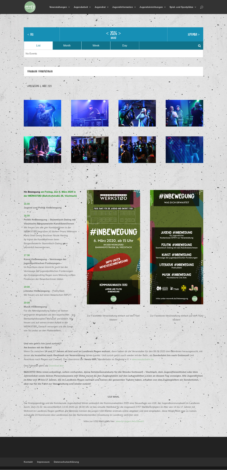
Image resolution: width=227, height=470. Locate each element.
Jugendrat (100, 7)
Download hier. (56, 365)
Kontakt (28, 462)
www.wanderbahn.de (143, 359)
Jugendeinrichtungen (151, 7)
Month (67, 45)
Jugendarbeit (81, 7)
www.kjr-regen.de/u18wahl (130, 421)
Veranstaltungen (58, 7)
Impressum (43, 462)
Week (96, 45)
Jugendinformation (122, 7)
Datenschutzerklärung (66, 462)
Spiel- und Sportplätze (181, 7)
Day (124, 45)
